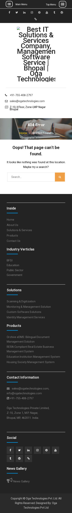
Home (10, 219)
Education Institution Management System (33, 356)
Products (12, 235)
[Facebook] (10, 450)
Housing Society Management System (31, 362)
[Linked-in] (28, 450)
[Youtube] (55, 450)
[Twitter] (19, 450)
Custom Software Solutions (24, 311)
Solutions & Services (19, 230)
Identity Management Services (26, 317)
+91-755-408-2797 (21, 95)
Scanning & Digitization (21, 301)
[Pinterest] (46, 450)
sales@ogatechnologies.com (27, 101)
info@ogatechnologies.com (24, 393)
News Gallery (21, 481)
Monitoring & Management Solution (29, 306)
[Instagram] (37, 450)
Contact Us (13, 240)
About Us (12, 225)
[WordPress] (19, 458)
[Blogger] (28, 458)
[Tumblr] (10, 458)
